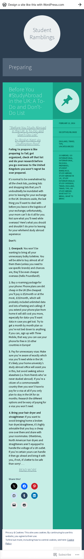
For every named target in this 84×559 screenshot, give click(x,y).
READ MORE (27, 470)
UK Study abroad (66, 189)
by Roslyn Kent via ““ (28, 142)
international (66, 160)
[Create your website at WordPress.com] (42, 4)
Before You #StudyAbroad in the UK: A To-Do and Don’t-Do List (27, 101)
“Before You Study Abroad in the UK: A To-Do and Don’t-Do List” (28, 131)
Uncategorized (66, 146)
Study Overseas (66, 183)
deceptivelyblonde (68, 132)
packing (63, 163)
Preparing (64, 166)
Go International (66, 156)
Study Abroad (65, 173)
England (63, 141)
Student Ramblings (64, 169)
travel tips (64, 188)
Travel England (66, 186)
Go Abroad (64, 155)
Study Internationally (66, 179)
